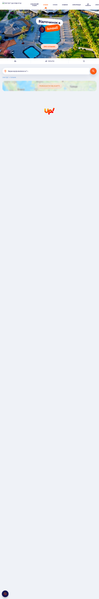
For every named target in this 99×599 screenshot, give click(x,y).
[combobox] (15, 61)
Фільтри (51, 61)
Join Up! (5, 77)
